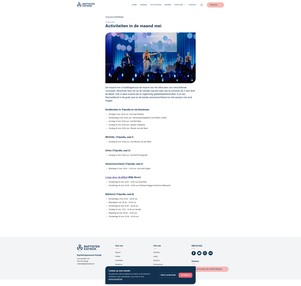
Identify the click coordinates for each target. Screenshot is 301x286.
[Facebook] (194, 253)
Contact (192, 5)
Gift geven (213, 5)
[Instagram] (205, 253)
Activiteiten (155, 5)
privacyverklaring (115, 279)
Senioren (156, 260)
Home (134, 5)
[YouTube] (199, 253)
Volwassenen (158, 264)
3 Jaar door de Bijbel (116, 177)
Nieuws (168, 5)
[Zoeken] (201, 5)
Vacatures (118, 264)
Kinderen (156, 252)
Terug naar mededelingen (114, 17)
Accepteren (185, 275)
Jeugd (155, 256)
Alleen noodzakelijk (168, 275)
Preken (117, 256)
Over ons (178, 5)
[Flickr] (210, 253)
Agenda (143, 5)
